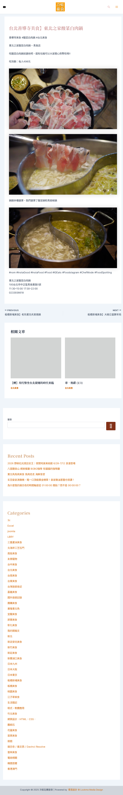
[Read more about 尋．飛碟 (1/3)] (90, 357)
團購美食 (12, 603)
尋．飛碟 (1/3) (74, 383)
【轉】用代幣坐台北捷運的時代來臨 (32, 383)
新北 (10, 636)
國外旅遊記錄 (15, 597)
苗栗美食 (12, 735)
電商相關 (12, 757)
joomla (11, 531)
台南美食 (12, 575)
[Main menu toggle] (116, 7)
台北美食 (14, 388)
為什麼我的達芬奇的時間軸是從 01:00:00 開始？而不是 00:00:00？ (44, 485)
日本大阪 (12, 669)
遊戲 (10, 741)
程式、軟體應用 (16, 708)
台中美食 (12, 564)
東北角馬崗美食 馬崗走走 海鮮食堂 (26, 474)
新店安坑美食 (15, 641)
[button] (109, 7)
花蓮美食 (12, 730)
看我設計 (72, 789)
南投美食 (12, 553)
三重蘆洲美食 (15, 542)
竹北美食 (12, 713)
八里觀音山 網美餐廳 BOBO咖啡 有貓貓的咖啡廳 (34, 468)
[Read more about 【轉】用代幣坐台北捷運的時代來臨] (36, 357)
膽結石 (11, 724)
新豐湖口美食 (15, 658)
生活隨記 (12, 702)
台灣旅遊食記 (15, 586)
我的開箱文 (14, 630)
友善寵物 (12, 558)
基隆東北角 (14, 608)
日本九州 (12, 663)
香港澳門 (12, 768)
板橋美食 (12, 685)
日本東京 (12, 674)
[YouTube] (4, 7)
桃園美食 (12, 691)
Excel (11, 525)
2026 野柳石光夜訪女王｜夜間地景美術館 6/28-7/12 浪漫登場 (41, 463)
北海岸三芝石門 (16, 547)
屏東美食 (12, 619)
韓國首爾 (12, 763)
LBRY (11, 536)
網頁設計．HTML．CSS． (22, 719)
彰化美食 (12, 625)
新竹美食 (12, 647)
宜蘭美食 (12, 614)
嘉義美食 (12, 591)
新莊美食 (12, 652)
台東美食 (12, 581)
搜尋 (10, 419)
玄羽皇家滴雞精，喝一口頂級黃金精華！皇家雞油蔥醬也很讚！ (41, 479)
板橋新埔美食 (15, 680)
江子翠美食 (14, 697)
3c (9, 520)
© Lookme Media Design (90, 789)
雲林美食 (12, 752)
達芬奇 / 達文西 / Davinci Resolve (26, 746)
